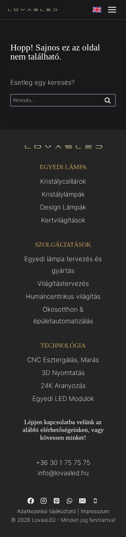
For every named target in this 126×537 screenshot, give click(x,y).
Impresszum (95, 511)
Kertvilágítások (63, 220)
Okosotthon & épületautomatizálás (63, 315)
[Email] (82, 500)
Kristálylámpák (63, 194)
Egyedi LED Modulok (63, 399)
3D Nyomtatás (63, 373)
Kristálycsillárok (63, 181)
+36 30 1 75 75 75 (63, 463)
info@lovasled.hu (63, 473)
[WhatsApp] (69, 500)
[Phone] (95, 500)
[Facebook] (30, 500)
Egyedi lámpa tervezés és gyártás (63, 264)
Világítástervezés (63, 283)
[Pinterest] (56, 500)
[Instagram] (43, 500)
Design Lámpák (63, 207)
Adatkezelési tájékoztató (46, 511)
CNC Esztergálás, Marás (63, 360)
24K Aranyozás (63, 386)
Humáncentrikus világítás (63, 296)
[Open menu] (112, 9)
